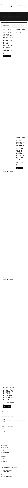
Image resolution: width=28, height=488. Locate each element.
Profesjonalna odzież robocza (7, 431)
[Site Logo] (5, 8)
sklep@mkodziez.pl (9, 476)
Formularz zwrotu (5, 452)
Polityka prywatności (6, 447)
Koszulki (11, 37)
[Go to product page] (9, 32)
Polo (4, 39)
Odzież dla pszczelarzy (6, 428)
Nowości (3, 421)
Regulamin (4, 450)
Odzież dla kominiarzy (6, 424)
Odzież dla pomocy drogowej (7, 426)
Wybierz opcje (7, 55)
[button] (2, 2)
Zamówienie (4, 461)
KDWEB (16, 484)
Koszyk (3, 463)
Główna (4, 35)
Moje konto (4, 458)
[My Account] (25, 5)
